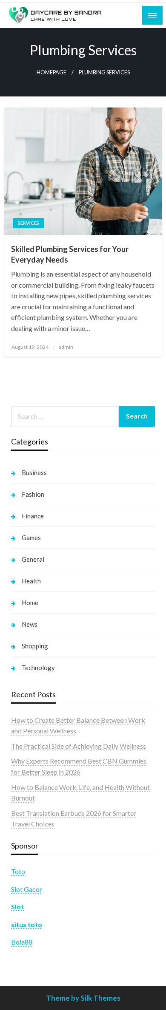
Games (31, 537)
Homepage (51, 72)
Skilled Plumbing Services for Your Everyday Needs (70, 254)
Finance (33, 516)
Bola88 (21, 942)
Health (31, 581)
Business (34, 472)
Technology (38, 667)
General (33, 559)
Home (30, 602)
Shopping (35, 646)
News (29, 624)
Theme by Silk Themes (83, 997)
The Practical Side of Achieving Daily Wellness (78, 746)
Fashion (33, 494)
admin (66, 347)
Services (28, 223)
